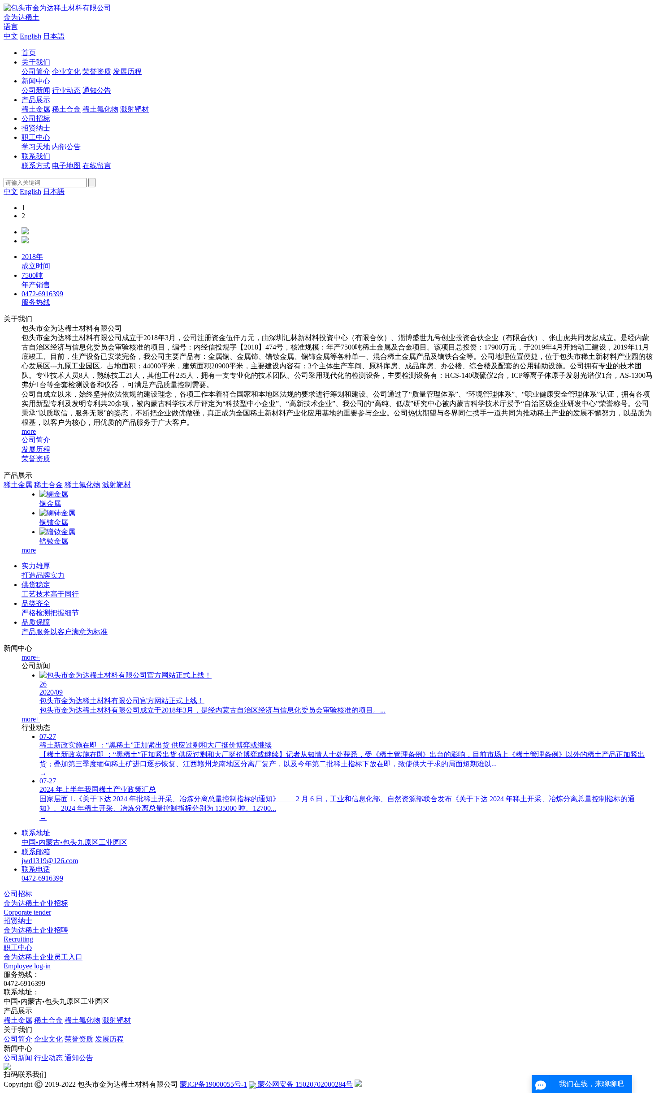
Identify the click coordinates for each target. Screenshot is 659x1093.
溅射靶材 (134, 109)
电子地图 (66, 165)
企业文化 (66, 71)
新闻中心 (36, 81)
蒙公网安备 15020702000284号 (304, 1084)
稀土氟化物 (100, 109)
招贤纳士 (36, 128)
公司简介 (36, 71)
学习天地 (36, 147)
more (29, 431)
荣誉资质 (96, 71)
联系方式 (36, 165)
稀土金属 (36, 109)
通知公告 (96, 90)
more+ (31, 657)
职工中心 (36, 137)
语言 (11, 26)
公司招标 (36, 118)
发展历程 (127, 71)
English (30, 36)
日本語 (54, 36)
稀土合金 (66, 109)
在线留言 (96, 165)
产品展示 (36, 100)
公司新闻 (36, 90)
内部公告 (66, 147)
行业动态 (66, 90)
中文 (11, 36)
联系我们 (36, 156)
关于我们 (36, 62)
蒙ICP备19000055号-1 (213, 1084)
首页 (29, 52)
